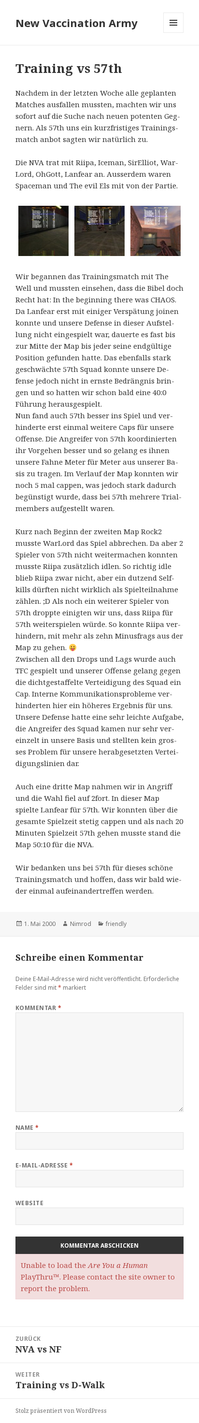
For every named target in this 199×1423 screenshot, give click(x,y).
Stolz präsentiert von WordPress (61, 1411)
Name (27, 1128)
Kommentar (38, 1008)
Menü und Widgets (174, 32)
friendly (116, 924)
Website (29, 1203)
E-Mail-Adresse (44, 1165)
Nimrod (80, 924)
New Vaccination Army (76, 22)
